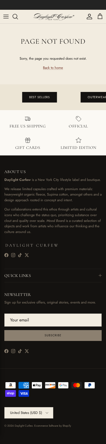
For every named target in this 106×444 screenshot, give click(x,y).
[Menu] (6, 17)
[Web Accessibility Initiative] (2, 438)
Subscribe (53, 335)
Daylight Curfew (24, 426)
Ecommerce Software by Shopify (52, 426)
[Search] (18, 17)
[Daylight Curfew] (53, 16)
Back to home (53, 67)
